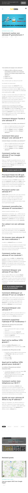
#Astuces (9, 426)
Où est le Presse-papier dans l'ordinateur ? (16, 441)
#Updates (22, 426)
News (11, 30)
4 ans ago (6, 36)
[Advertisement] (14, 52)
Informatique (6, 30)
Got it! (23, 2)
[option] (14, 473)
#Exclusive (16, 426)
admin (3, 36)
